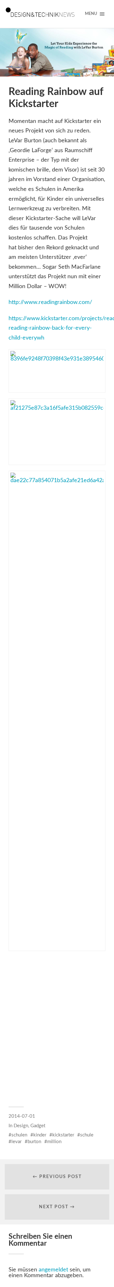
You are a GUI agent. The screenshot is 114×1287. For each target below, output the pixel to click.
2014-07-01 (22, 1116)
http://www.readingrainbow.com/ (50, 302)
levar (16, 1141)
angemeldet (53, 1270)
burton (34, 1141)
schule (86, 1135)
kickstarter (63, 1135)
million (54, 1141)
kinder (39, 1135)
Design (21, 1125)
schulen (19, 1135)
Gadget (37, 1125)
